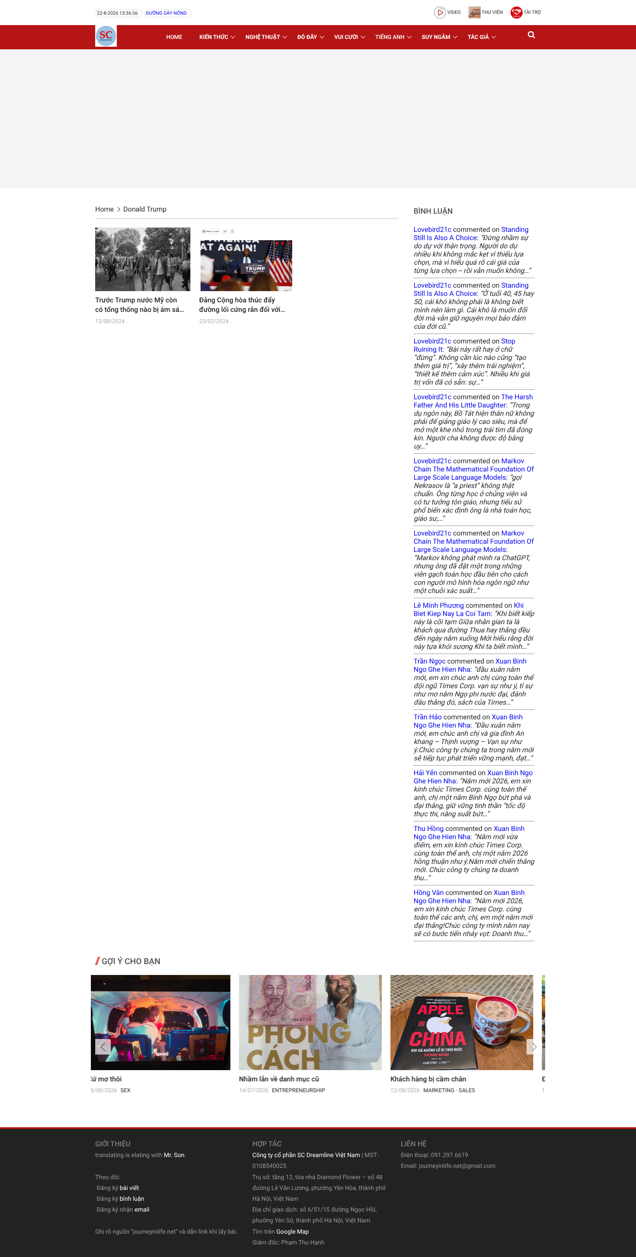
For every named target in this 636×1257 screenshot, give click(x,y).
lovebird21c (432, 229)
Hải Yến (425, 773)
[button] (532, 37)
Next (534, 1047)
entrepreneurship (154, 1090)
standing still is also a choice (471, 233)
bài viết (129, 1188)
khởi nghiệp (448, 1090)
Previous (103, 1047)
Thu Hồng (428, 828)
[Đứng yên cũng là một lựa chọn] (469, 1022)
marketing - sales (305, 1090)
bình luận (132, 1199)
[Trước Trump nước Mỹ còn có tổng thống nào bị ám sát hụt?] (142, 259)
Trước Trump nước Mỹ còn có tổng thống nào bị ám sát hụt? (138, 305)
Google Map (292, 1231)
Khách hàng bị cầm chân (284, 1079)
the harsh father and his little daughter (473, 401)
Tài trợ (532, 12)
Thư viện (492, 12)
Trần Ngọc (430, 661)
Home (174, 37)
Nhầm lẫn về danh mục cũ (135, 1079)
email (142, 1209)
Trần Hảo (428, 717)
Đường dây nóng (166, 13)
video (453, 12)
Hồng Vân (429, 892)
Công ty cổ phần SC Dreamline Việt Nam (306, 1155)
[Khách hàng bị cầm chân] (318, 1022)
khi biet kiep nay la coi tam (469, 609)
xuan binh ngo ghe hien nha (470, 665)
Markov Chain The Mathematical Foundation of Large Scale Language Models (474, 469)
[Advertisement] (318, 118)
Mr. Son (174, 1155)
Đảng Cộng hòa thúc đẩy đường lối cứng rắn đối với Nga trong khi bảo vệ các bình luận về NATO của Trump (239, 305)
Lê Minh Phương (439, 605)
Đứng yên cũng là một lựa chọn (446, 1079)
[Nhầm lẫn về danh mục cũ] (166, 1022)
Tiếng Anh (390, 37)
